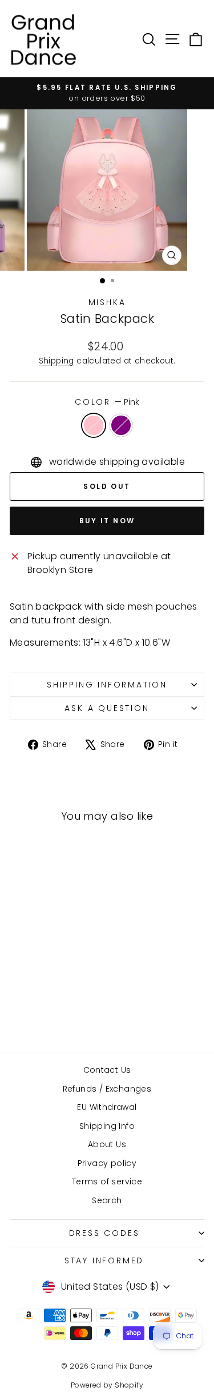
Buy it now (107, 520)
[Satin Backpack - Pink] (40, 1013)
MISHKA (107, 302)
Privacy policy (107, 1163)
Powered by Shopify (107, 1385)
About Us (107, 1144)
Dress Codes (104, 1233)
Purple (121, 425)
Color (107, 402)
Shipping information (107, 684)
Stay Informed (104, 1260)
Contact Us (107, 1070)
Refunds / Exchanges (107, 1088)
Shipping (56, 360)
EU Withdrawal (106, 1107)
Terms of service (107, 1181)
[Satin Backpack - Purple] (53, 1013)
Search (107, 1200)
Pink (93, 425)
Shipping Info (107, 1126)
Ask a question (106, 708)
